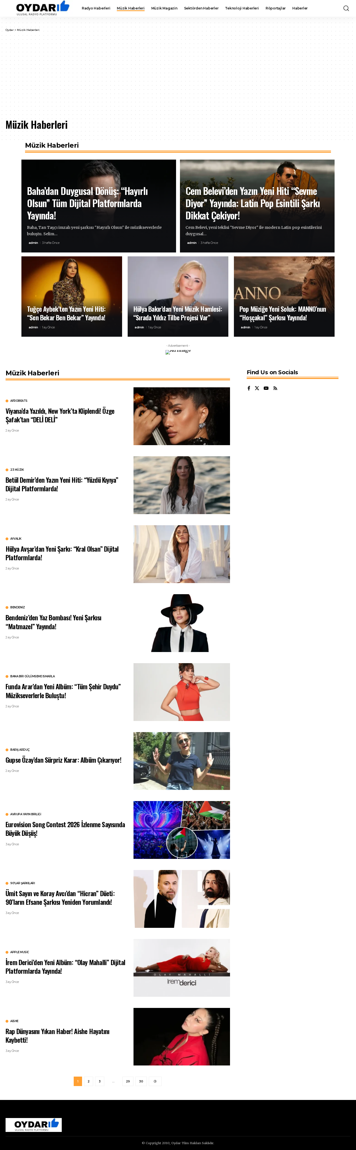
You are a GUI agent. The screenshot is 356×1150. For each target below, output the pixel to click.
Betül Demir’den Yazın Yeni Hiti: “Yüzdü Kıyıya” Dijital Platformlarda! (62, 484)
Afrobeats (19, 401)
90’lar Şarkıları (22, 883)
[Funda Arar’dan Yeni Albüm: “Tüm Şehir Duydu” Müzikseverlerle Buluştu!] (182, 692)
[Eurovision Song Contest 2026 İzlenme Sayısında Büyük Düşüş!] (182, 830)
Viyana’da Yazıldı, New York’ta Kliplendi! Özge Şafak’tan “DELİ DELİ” (60, 415)
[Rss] (275, 389)
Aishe (14, 1021)
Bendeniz (17, 607)
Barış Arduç (20, 750)
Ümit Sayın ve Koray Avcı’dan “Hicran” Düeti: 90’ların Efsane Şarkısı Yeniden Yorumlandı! (60, 897)
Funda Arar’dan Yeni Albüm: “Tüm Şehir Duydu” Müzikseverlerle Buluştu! (63, 690)
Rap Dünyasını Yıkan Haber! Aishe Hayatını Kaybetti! (57, 1035)
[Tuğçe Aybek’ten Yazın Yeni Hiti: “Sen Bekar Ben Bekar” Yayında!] (71, 296)
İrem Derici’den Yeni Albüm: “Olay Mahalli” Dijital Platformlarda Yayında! (65, 966)
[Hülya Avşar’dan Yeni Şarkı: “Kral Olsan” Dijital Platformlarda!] (182, 554)
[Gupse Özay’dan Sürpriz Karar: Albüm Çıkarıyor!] (182, 761)
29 (128, 1081)
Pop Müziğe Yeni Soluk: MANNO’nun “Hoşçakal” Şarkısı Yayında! (282, 313)
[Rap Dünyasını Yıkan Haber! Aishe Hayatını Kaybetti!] (182, 1037)
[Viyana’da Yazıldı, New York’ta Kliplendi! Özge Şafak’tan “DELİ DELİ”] (182, 416)
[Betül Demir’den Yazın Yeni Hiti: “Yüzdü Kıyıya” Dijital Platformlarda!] (182, 485)
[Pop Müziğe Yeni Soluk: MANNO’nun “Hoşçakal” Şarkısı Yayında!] (284, 296)
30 (141, 1081)
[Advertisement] (178, 74)
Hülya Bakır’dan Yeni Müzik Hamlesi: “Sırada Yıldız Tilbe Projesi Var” (177, 313)
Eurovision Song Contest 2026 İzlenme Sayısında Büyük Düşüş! (65, 828)
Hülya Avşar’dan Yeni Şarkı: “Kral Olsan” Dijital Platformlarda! (62, 553)
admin (33, 243)
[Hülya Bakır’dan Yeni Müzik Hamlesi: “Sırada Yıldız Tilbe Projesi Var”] (178, 296)
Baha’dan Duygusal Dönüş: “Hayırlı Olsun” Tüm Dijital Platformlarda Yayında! (87, 203)
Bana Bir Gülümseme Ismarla (32, 676)
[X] (257, 389)
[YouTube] (266, 389)
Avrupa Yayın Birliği (25, 814)
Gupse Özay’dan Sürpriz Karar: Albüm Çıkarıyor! (63, 760)
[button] (346, 8)
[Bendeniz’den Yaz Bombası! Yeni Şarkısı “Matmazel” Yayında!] (182, 623)
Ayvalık (15, 538)
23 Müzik (17, 470)
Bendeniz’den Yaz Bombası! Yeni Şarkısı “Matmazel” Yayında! (54, 621)
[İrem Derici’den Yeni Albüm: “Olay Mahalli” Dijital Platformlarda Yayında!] (182, 968)
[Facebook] (249, 389)
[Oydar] (39, 8)
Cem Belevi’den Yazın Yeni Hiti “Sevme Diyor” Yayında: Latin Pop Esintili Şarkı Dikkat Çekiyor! (253, 203)
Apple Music (19, 952)
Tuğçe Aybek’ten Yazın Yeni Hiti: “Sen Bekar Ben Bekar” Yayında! (66, 313)
